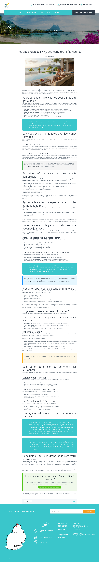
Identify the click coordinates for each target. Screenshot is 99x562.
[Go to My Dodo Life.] (5, 30)
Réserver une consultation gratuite (49, 487)
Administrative (61, 537)
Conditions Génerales (73, 559)
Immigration (28, 501)
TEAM (41, 12)
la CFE (45, 221)
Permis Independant (63, 526)
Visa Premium (61, 528)
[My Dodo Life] (6, 5)
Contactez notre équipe (54, 358)
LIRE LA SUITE (78, 529)
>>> (74, 529)
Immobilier (60, 535)
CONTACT (57, 12)
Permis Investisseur (62, 525)
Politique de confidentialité (88, 559)
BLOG (48, 12)
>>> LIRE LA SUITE (77, 535)
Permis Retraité (61, 530)
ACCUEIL (20, 12)
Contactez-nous (62, 559)
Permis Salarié (61, 529)
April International (37, 221)
